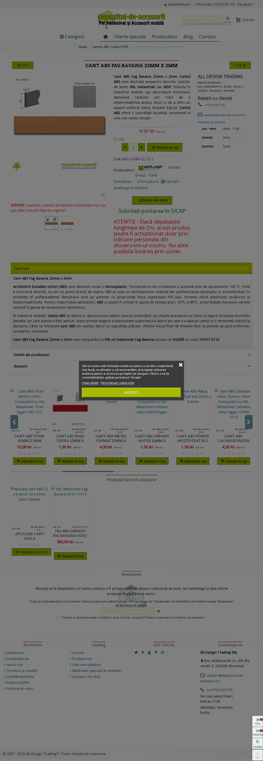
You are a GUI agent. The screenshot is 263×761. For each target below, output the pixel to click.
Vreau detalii (90, 383)
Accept (131, 392)
